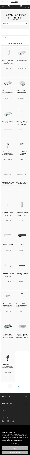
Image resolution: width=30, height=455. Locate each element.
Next (19, 386)
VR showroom (3, 7)
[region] (15, 441)
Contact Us (21, 7)
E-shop (9, 7)
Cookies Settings (15, 444)
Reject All (15, 448)
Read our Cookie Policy (16, 440)
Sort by (4, 37)
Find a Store (14, 7)
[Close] (28, 429)
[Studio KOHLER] (27, 7)
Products (5, 23)
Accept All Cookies (15, 452)
